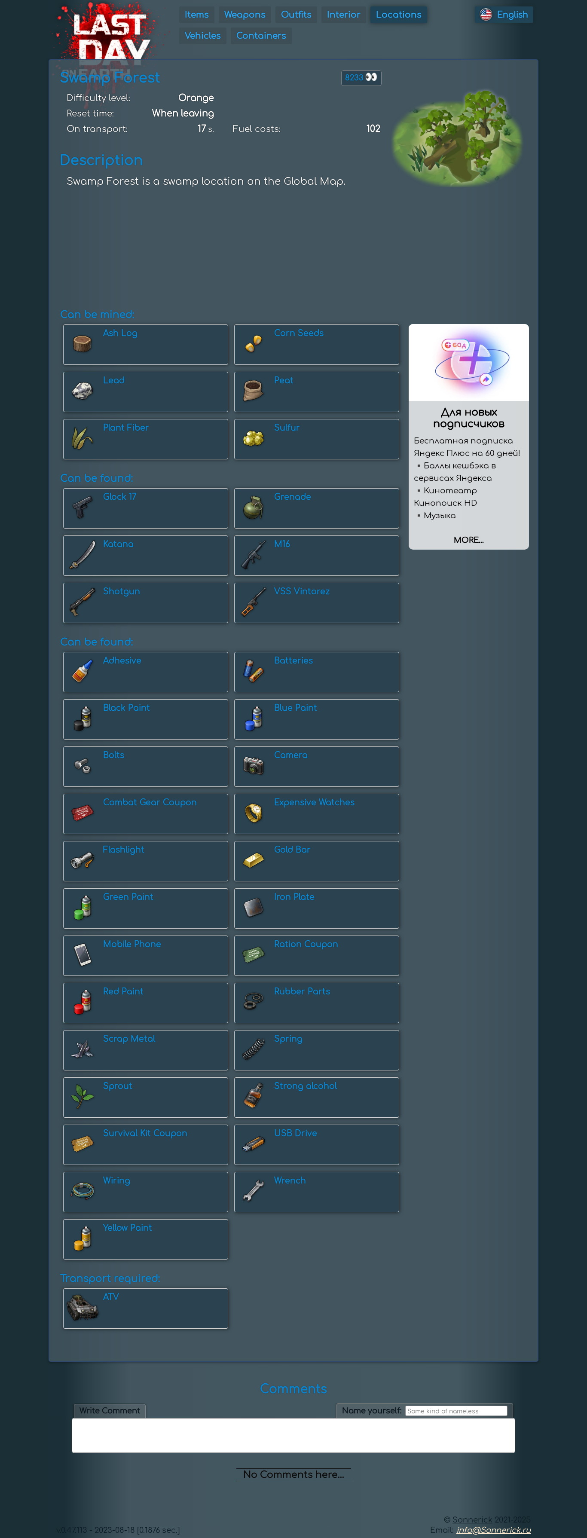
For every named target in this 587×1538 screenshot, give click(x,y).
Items (197, 15)
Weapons (245, 15)
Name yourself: (372, 1411)
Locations (399, 15)
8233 (361, 77)
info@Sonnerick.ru (493, 1530)
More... (469, 540)
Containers (261, 36)
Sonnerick (472, 1520)
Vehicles (203, 36)
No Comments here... (293, 1475)
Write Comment (109, 1411)
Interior (344, 15)
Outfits (296, 15)
